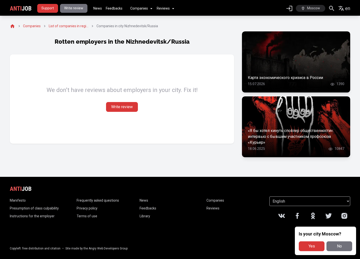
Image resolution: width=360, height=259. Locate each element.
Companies (139, 8)
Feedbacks (114, 8)
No (339, 246)
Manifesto (18, 200)
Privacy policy (87, 208)
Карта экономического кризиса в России (285, 77)
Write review (73, 8)
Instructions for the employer (32, 216)
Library (145, 216)
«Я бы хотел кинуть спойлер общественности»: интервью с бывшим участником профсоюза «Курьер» (291, 136)
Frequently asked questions (98, 200)
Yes (312, 246)
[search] (331, 8)
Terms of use (87, 216)
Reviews (163, 8)
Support (47, 8)
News (97, 8)
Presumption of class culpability (34, 208)
